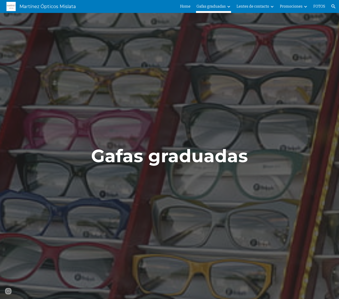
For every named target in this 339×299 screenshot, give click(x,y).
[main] (169, 156)
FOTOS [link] (319, 6)
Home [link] (185, 6)
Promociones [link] (291, 6)
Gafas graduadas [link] (211, 6)
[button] (333, 6)
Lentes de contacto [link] (253, 6)
